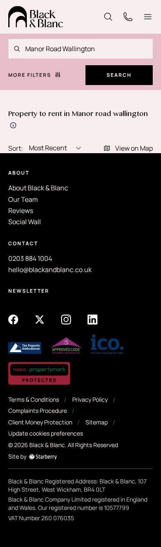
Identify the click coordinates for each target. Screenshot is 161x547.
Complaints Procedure (37, 410)
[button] (148, 17)
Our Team (23, 199)
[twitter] (40, 319)
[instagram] (66, 319)
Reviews (20, 210)
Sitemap (96, 422)
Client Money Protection (40, 422)
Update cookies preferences (45, 433)
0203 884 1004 (30, 258)
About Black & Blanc (38, 187)
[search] (108, 16)
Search (119, 74)
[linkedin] (92, 319)
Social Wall (24, 221)
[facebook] (13, 319)
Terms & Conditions (33, 399)
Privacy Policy (90, 399)
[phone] (128, 16)
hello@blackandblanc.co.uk (50, 269)
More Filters (29, 75)
